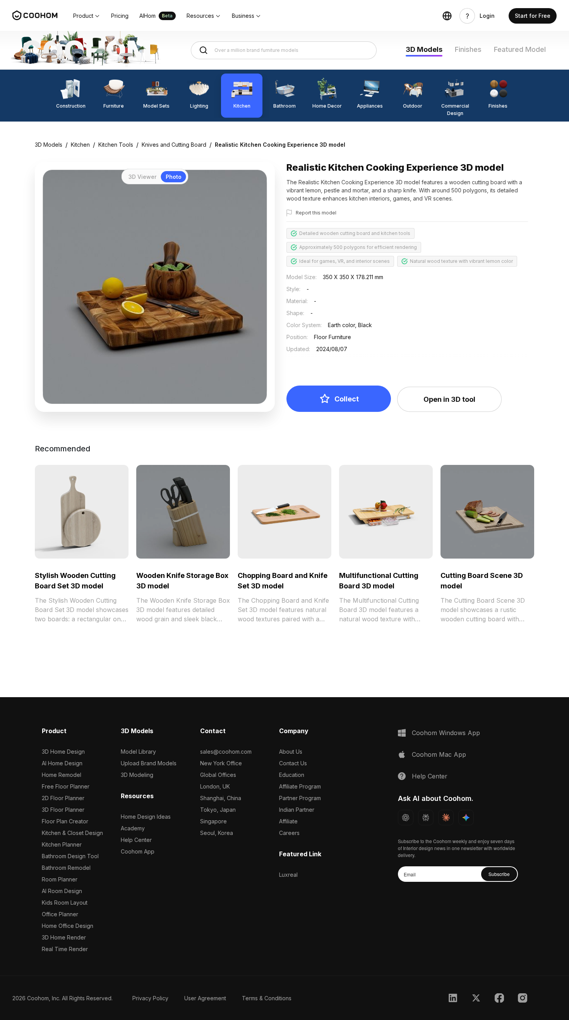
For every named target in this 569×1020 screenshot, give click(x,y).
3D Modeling (137, 774)
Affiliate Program (300, 786)
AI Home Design (62, 763)
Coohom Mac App (439, 754)
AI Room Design (62, 891)
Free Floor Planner (65, 786)
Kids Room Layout (64, 902)
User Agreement (205, 998)
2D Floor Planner (63, 798)
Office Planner (60, 914)
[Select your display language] (447, 16)
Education (291, 774)
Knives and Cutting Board (174, 144)
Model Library (138, 751)
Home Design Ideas (146, 816)
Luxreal (288, 874)
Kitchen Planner (62, 844)
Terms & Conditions (266, 998)
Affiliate (288, 821)
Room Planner (59, 879)
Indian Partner (296, 809)
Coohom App (137, 851)
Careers (289, 833)
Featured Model (520, 49)
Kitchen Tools (115, 144)
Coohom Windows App (446, 733)
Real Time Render (65, 949)
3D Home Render (64, 937)
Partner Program (300, 798)
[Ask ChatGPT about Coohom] (405, 817)
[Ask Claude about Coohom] (446, 817)
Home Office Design (67, 925)
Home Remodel (61, 774)
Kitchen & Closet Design (72, 833)
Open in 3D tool (449, 399)
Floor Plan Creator (65, 821)
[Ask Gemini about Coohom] (466, 817)
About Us (290, 751)
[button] (86, 15)
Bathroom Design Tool (70, 856)
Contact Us (293, 763)
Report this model (316, 213)
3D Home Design (63, 751)
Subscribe (499, 874)
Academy (133, 828)
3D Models (424, 49)
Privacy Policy (150, 998)
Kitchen (80, 144)
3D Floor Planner (63, 809)
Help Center (136, 840)
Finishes (468, 49)
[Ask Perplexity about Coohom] (426, 817)
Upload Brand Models (149, 763)
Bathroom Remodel (66, 867)
